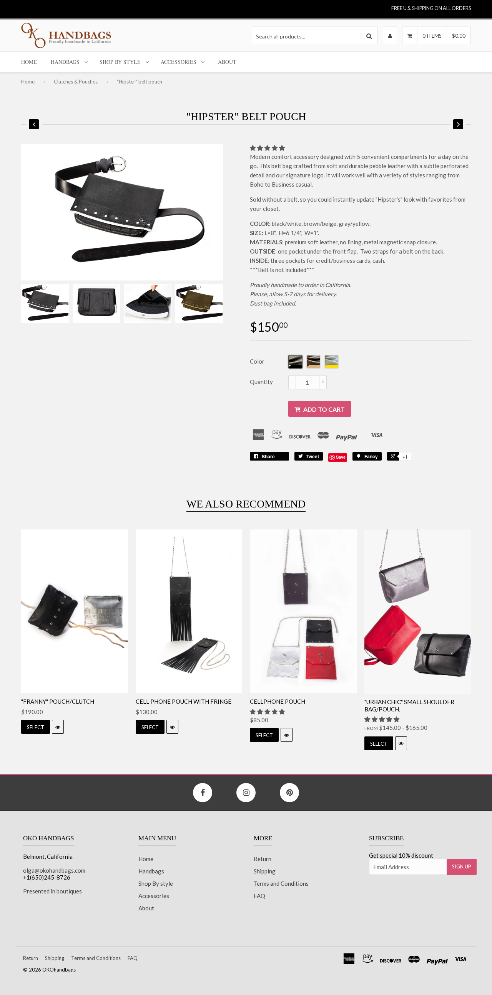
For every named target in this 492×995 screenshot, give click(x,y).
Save (341, 457)
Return (262, 858)
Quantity (261, 381)
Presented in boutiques (52, 891)
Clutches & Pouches (76, 81)
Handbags (65, 61)
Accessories (178, 61)
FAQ (259, 895)
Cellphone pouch (277, 701)
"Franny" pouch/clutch (57, 701)
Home (29, 61)
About (227, 61)
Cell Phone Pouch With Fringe (183, 701)
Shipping (265, 871)
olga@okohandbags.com (54, 870)
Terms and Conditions (281, 883)
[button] (268, 147)
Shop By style (120, 61)
